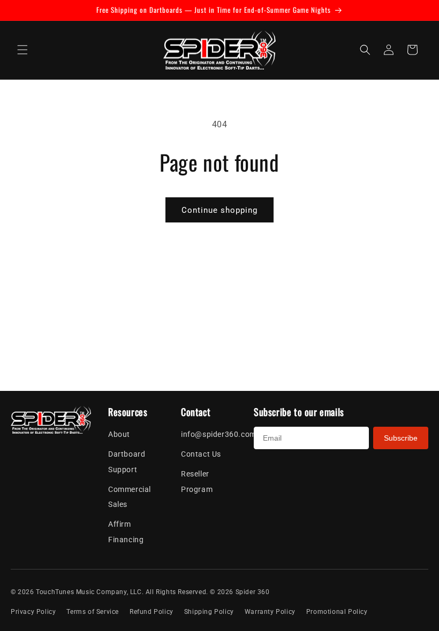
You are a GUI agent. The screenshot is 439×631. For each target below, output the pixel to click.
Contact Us (201, 454)
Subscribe (401, 438)
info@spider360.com (218, 434)
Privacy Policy (33, 611)
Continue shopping (219, 210)
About (119, 434)
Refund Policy (151, 611)
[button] (22, 49)
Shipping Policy (209, 611)
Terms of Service (92, 611)
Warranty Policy (270, 611)
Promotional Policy (337, 611)
